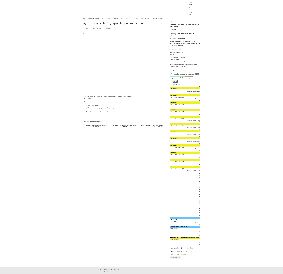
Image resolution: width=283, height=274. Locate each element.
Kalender (173, 70)
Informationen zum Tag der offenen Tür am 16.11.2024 (124, 126)
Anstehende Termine (176, 49)
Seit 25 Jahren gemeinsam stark (180, 30)
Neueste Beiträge (175, 21)
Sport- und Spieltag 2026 (177, 38)
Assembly (172, 54)
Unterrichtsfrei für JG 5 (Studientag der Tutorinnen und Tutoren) (184, 61)
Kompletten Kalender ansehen (193, 91)
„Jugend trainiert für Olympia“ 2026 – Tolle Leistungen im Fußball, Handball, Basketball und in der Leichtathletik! (185, 43)
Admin (86, 28)
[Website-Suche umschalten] (167, 18)
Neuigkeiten (108, 28)
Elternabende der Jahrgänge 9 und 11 (178, 57)
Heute (175, 81)
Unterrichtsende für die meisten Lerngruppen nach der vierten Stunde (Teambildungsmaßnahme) (183, 65)
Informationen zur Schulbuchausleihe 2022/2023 (96, 126)
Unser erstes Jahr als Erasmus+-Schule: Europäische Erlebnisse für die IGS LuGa (151, 126)
